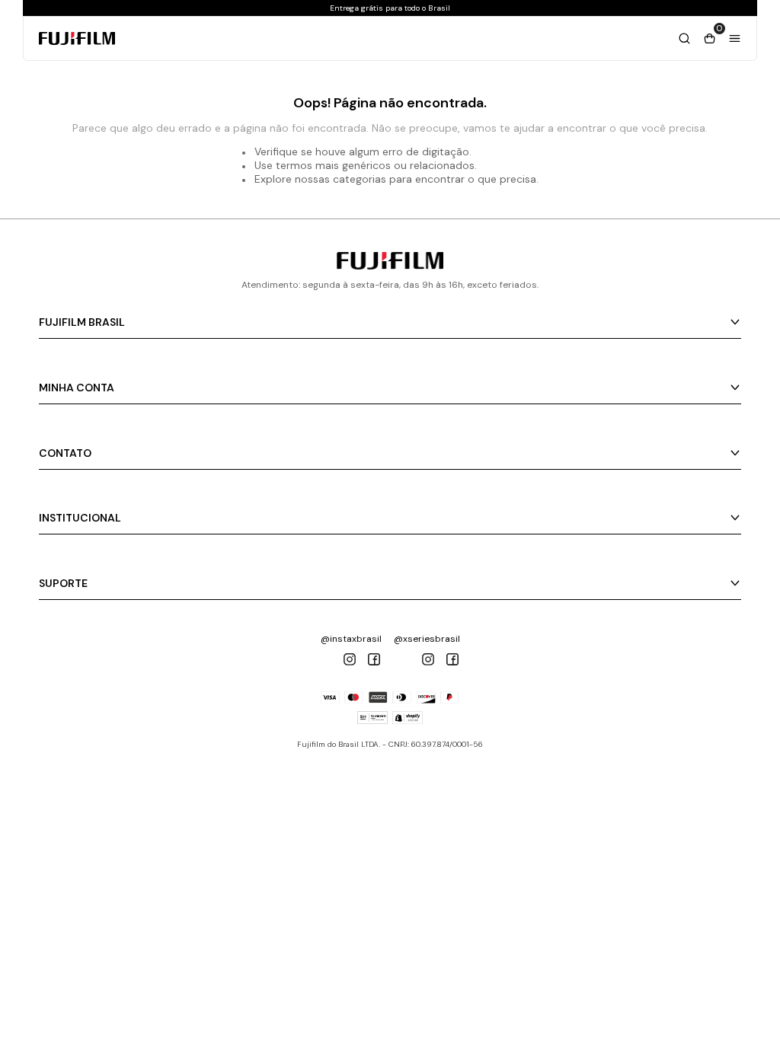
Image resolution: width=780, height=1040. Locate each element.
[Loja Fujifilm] (390, 265)
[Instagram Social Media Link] (349, 659)
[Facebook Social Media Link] (374, 659)
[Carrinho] (684, 38)
